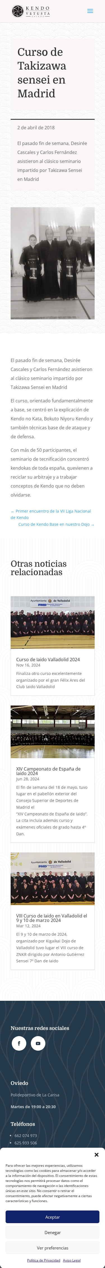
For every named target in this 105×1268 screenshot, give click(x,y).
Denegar (53, 1232)
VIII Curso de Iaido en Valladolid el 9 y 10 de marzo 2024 (51, 918)
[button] (96, 1155)
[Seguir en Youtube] (38, 1043)
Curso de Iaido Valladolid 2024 (48, 659)
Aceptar (52, 1217)
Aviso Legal (72, 1260)
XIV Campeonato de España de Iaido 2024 (48, 771)
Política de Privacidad (43, 1260)
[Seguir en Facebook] (19, 1043)
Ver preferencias (52, 1248)
